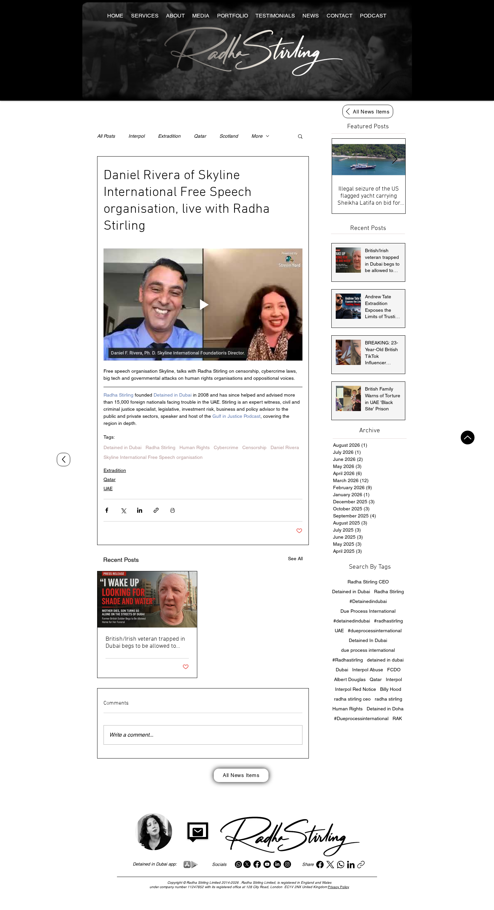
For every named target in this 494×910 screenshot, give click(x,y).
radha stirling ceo (352, 699)
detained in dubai (385, 660)
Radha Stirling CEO (368, 581)
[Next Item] (395, 159)
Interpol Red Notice (355, 689)
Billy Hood (390, 689)
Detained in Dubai (122, 447)
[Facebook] (257, 864)
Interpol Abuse (367, 669)
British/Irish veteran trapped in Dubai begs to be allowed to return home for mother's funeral (145, 643)
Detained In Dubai (368, 640)
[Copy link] (361, 864)
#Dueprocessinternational (361, 718)
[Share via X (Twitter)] (123, 510)
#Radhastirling (347, 660)
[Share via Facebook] (107, 510)
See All (295, 558)
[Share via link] (156, 510)
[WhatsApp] (340, 864)
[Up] (468, 437)
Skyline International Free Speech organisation (153, 457)
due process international (368, 650)
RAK (397, 718)
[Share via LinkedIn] (139, 510)
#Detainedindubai (368, 601)
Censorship (254, 447)
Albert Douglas (350, 679)
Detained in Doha (385, 708)
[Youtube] (267, 864)
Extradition (169, 136)
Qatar (200, 136)
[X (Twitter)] (330, 864)
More (256, 136)
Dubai (342, 669)
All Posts (106, 136)
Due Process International (368, 611)
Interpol (136, 136)
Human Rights (194, 447)
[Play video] (203, 304)
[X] (247, 864)
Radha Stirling (160, 447)
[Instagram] (287, 864)
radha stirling (388, 699)
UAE (108, 488)
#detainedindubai (351, 620)
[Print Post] (172, 510)
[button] (300, 136)
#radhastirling (388, 620)
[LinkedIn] (277, 864)
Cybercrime (226, 447)
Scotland (228, 136)
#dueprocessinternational (375, 630)
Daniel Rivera (285, 447)
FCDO (394, 669)
